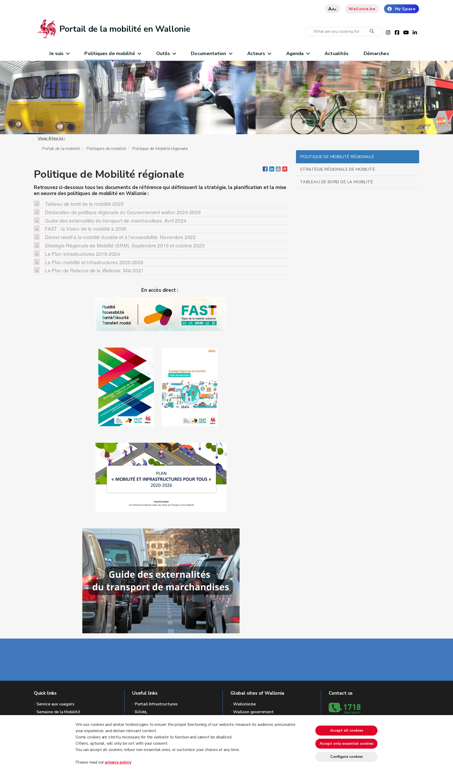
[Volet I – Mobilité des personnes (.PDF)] (126, 387)
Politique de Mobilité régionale (337, 157)
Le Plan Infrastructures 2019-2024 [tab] (82, 254)
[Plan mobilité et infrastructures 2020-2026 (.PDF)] (160, 477)
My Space (405, 9)
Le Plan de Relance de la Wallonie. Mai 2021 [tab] (94, 270)
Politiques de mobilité (109, 53)
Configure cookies (346, 756)
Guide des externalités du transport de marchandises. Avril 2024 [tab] (115, 220)
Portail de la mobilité (61, 149)
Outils (163, 53)
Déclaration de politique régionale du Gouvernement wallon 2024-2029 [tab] (123, 212)
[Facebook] (265, 170)
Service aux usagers (55, 704)
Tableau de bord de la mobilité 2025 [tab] (84, 204)
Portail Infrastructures (156, 704)
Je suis (56, 53)
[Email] (285, 170)
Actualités (336, 53)
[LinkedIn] (271, 170)
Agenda (295, 53)
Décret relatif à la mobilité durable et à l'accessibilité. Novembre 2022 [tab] (120, 237)
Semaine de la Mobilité (58, 712)
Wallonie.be (362, 9)
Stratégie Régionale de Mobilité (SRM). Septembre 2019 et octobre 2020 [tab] (125, 245)
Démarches (376, 53)
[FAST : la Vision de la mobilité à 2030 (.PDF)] (160, 314)
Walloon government (253, 712)
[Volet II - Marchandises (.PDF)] (190, 387)
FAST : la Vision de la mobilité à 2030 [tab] (86, 228)
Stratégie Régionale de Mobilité (337, 169)
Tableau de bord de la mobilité (336, 182)
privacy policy (118, 762)
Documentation (208, 53)
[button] (278, 170)
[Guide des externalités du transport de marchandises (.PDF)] (161, 581)
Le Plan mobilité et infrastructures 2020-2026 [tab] (94, 262)
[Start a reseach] (373, 31)
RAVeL (141, 712)
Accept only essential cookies (346, 743)
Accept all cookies (346, 730)
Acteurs (256, 53)
